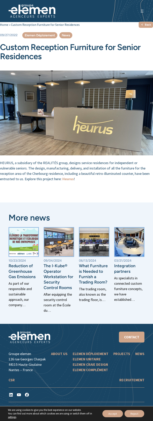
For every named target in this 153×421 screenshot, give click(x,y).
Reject (134, 413)
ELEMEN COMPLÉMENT (90, 370)
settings (12, 417)
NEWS (139, 353)
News (66, 35)
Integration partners (124, 268)
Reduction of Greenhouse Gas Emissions (22, 271)
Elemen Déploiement (40, 35)
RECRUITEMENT (131, 380)
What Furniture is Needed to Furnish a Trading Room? (93, 274)
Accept (112, 413)
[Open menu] (142, 11)
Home (4, 25)
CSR (12, 380)
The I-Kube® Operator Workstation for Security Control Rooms (58, 276)
